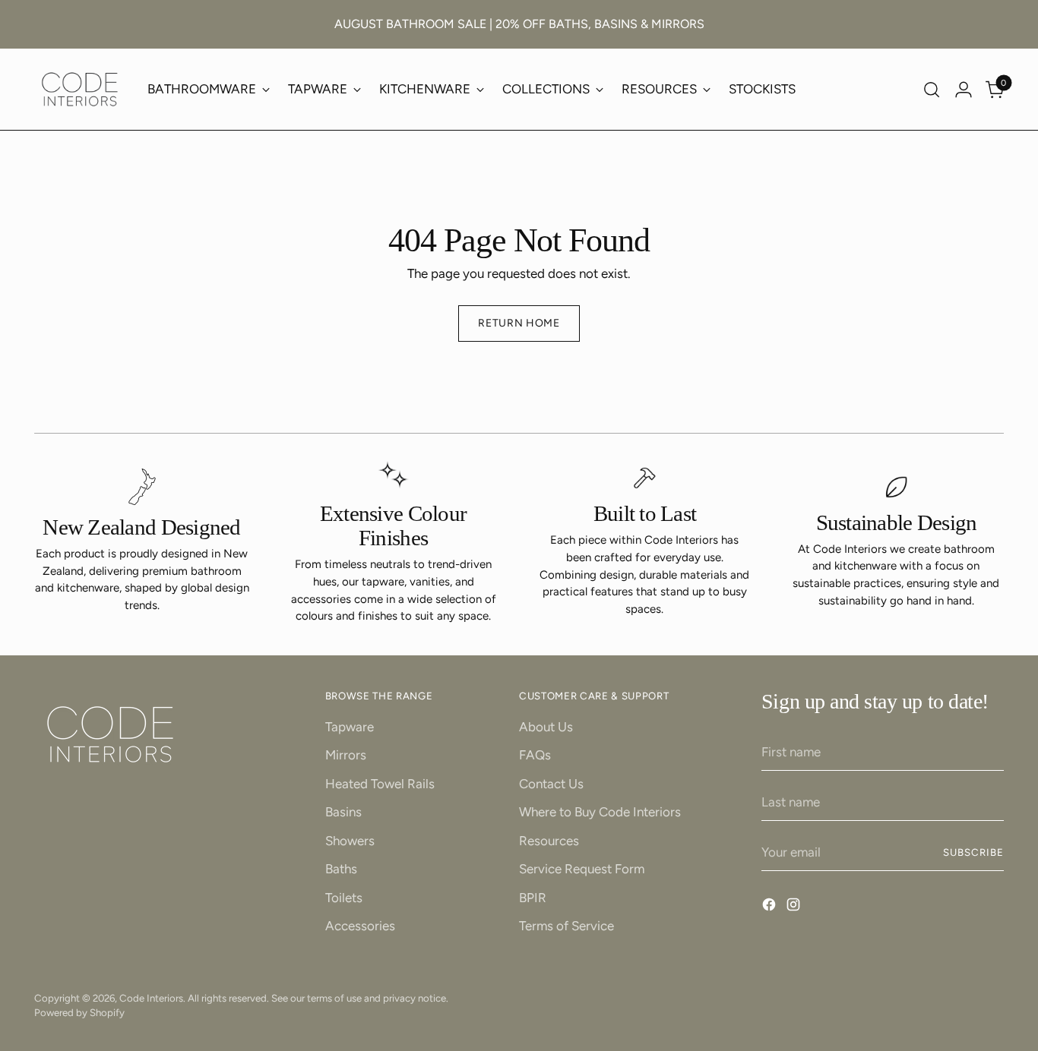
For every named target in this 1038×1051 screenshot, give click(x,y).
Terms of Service (566, 925)
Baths (341, 868)
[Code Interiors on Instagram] (795, 907)
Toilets (343, 897)
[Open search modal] (931, 89)
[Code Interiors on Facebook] (770, 907)
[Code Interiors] (79, 89)
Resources (549, 840)
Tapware (349, 726)
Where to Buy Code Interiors (600, 811)
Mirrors (345, 754)
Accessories (360, 925)
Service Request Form (581, 868)
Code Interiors (151, 998)
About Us (546, 726)
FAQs (535, 754)
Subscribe (973, 852)
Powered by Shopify (79, 1012)
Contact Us (551, 783)
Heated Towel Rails (380, 783)
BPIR (532, 897)
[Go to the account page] (963, 89)
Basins (343, 811)
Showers (350, 840)
